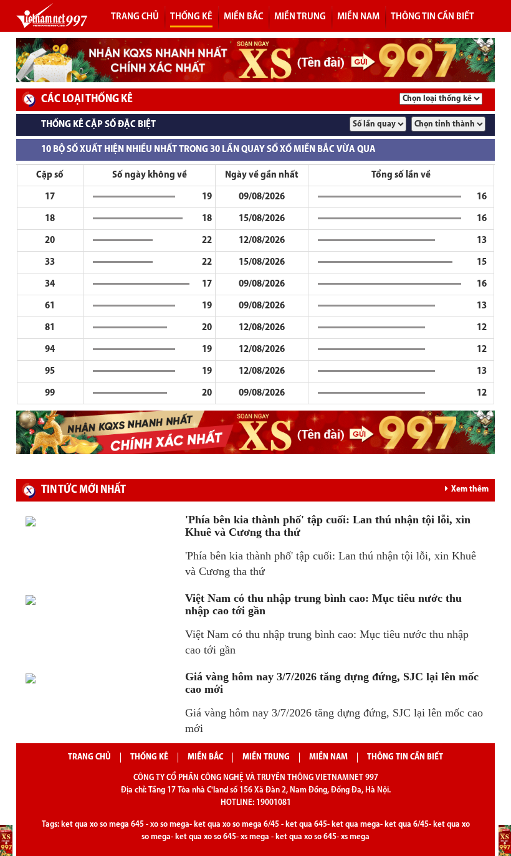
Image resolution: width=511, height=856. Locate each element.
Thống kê (149, 757)
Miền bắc (243, 17)
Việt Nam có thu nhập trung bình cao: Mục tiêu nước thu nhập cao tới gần (323, 604)
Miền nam (358, 17)
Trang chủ (135, 17)
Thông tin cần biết (432, 17)
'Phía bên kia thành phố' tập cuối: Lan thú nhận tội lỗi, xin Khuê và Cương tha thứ (327, 525)
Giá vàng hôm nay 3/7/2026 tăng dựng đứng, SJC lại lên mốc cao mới (332, 682)
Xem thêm (470, 489)
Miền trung (300, 17)
